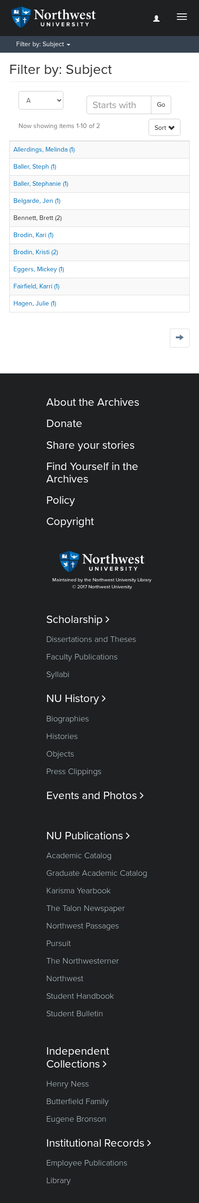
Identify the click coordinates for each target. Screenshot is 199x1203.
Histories (62, 736)
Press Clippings (73, 771)
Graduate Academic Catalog (96, 873)
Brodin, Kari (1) (33, 235)
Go (161, 105)
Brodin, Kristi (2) (35, 252)
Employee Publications (86, 1163)
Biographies (67, 719)
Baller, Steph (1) (34, 167)
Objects (60, 754)
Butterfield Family (77, 1101)
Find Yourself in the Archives (92, 472)
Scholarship (78, 619)
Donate (64, 423)
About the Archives (92, 402)
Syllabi (57, 674)
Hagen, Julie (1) (34, 303)
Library (58, 1180)
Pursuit (58, 943)
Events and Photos (95, 795)
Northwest (64, 978)
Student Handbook (80, 996)
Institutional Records (98, 1143)
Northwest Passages (82, 926)
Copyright (70, 521)
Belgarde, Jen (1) (36, 201)
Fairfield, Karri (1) (36, 286)
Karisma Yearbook (78, 890)
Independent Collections (77, 1057)
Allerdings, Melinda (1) (44, 149)
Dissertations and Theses (91, 639)
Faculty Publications (82, 657)
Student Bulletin (74, 1013)
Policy (60, 500)
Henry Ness (67, 1084)
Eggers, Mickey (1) (38, 269)
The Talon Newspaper (85, 908)
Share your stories (90, 445)
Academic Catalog (79, 855)
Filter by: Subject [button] (41, 44)
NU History (76, 698)
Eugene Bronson (76, 1119)
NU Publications (88, 836)
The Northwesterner (82, 961)
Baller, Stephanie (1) (40, 184)
